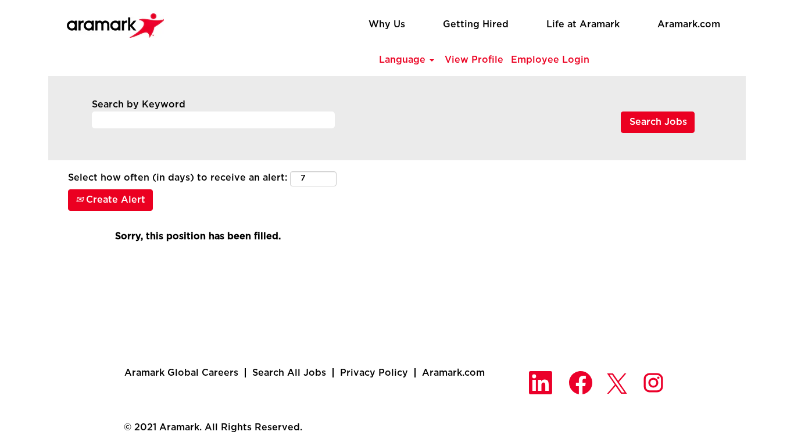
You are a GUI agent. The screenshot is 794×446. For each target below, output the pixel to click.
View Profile (474, 59)
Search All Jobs (289, 372)
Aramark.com (688, 24)
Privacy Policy (374, 372)
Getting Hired (476, 24)
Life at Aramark (583, 24)
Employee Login (550, 59)
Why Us (387, 24)
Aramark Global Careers (181, 372)
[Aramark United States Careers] (109, 22)
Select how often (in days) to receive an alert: (177, 177)
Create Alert (114, 199)
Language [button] (403, 59)
